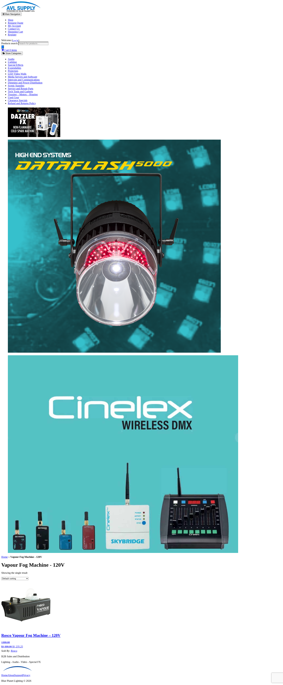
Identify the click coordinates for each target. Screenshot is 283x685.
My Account (14, 25)
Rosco (14, 650)
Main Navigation (12, 14)
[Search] (2, 47)
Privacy (26, 675)
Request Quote (15, 22)
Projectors (13, 70)
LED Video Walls (17, 73)
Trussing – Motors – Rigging (23, 94)
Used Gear (13, 97)
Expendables (14, 68)
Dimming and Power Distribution (25, 82)
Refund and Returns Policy (22, 103)
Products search (9, 43)
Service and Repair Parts (20, 88)
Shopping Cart (15, 31)
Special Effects (15, 65)
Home (4, 557)
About (11, 675)
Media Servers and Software (22, 76)
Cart (10, 50)
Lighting (12, 62)
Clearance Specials (17, 100)
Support (18, 675)
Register (12, 34)
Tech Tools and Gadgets (20, 91)
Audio (11, 59)
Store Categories (13, 53)
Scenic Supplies (16, 85)
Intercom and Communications (24, 79)
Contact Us (13, 28)
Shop (10, 20)
